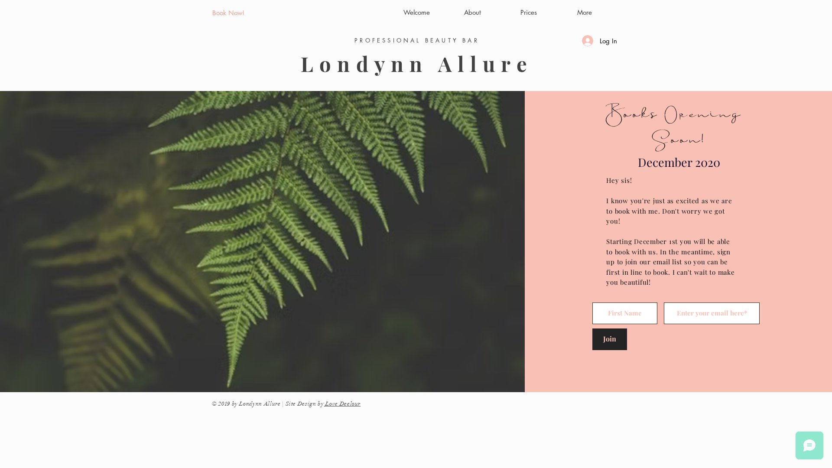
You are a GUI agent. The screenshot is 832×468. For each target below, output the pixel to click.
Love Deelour (342, 403)
